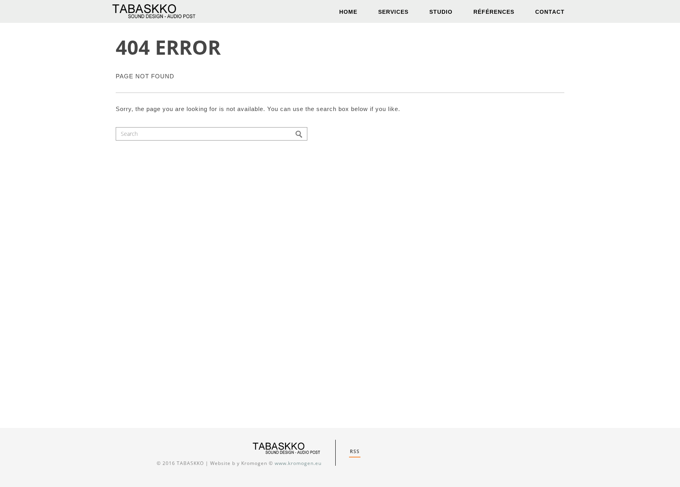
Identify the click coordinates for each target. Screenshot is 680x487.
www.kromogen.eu (298, 463)
